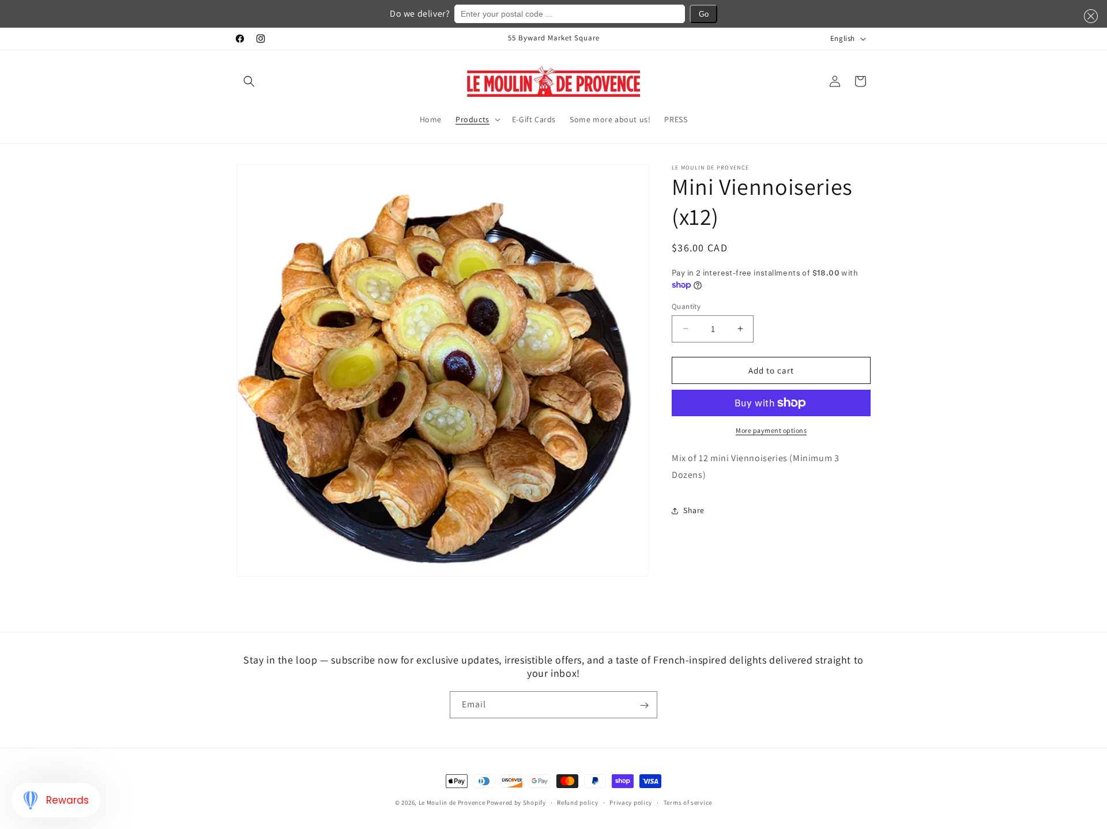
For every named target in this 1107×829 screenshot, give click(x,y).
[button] (249, 81)
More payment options (771, 430)
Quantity (686, 306)
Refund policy (577, 802)
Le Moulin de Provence (452, 802)
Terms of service (688, 802)
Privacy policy (630, 802)
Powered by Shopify (516, 802)
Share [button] (694, 510)
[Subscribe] (644, 705)
